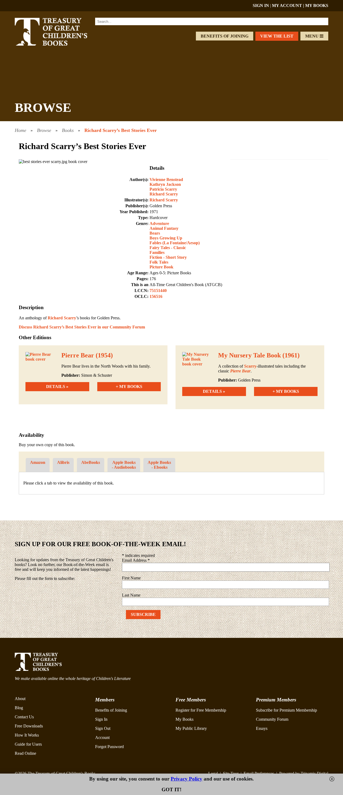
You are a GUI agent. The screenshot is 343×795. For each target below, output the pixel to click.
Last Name (131, 595)
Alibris (63, 462)
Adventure (159, 223)
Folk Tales (159, 262)
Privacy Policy (186, 779)
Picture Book (161, 267)
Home (20, 130)
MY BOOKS (316, 5)
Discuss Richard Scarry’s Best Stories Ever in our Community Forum (82, 327)
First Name (131, 578)
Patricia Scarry (163, 189)
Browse (44, 130)
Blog (19, 707)
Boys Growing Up (166, 238)
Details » (57, 386)
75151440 (158, 290)
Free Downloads (29, 726)
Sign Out (102, 728)
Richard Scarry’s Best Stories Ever (120, 130)
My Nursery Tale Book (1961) (259, 355)
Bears (155, 233)
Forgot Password (109, 746)
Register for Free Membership (201, 710)
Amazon (37, 462)
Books (68, 130)
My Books (184, 719)
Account (102, 737)
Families (157, 252)
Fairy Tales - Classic (168, 247)
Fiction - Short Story (168, 257)
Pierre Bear (240, 371)
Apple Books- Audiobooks (124, 464)
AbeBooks (90, 462)
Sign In (101, 719)
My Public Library (191, 728)
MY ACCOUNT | (288, 5)
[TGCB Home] (58, 44)
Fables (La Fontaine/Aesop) (175, 243)
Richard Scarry (164, 194)
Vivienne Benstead (166, 179)
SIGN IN (261, 5)
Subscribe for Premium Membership (286, 710)
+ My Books (129, 386)
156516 (156, 296)
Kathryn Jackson (165, 184)
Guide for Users (28, 744)
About (20, 698)
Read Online (25, 753)
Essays (261, 728)
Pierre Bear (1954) (87, 355)
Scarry (250, 366)
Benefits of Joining (224, 36)
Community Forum (272, 719)
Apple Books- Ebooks (159, 464)
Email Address (136, 560)
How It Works (27, 735)
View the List (276, 36)
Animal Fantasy (164, 228)
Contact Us (24, 717)
